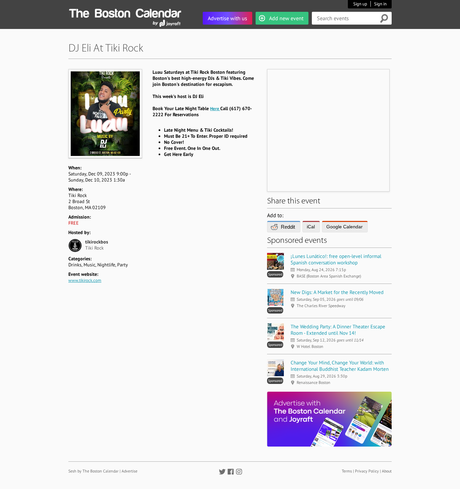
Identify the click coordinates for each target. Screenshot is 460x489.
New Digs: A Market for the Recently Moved (337, 292)
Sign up (360, 4)
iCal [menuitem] (311, 226)
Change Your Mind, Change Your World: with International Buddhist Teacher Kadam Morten (340, 365)
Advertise (129, 471)
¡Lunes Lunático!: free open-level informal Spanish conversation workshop (336, 259)
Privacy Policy (367, 471)
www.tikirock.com (84, 280)
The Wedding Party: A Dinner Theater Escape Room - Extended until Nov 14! (338, 329)
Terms (347, 471)
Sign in (380, 4)
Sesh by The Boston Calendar (93, 471)
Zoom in (104, 113)
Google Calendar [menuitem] (344, 226)
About (387, 471)
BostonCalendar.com (125, 12)
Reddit (288, 227)
